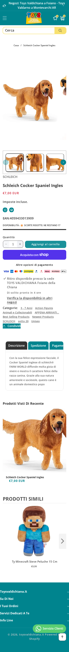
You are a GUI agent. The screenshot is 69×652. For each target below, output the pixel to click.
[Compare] (11, 210)
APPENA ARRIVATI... (47, 312)
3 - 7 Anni (26, 308)
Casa (16, 45)
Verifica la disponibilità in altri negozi (29, 300)
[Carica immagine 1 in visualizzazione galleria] (15, 163)
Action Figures (44, 308)
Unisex (35, 321)
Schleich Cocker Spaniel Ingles (25, 477)
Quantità (9, 237)
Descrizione (16, 346)
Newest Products (43, 316)
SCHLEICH (9, 321)
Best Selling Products (16, 316)
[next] (62, 541)
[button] (63, 5)
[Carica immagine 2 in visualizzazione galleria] (35, 163)
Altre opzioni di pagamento (34, 265)
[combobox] (34, 30)
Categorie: (10, 308)
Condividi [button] (14, 326)
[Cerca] (60, 30)
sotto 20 (23, 321)
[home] (34, 648)
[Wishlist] (5, 210)
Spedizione (38, 346)
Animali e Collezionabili (17, 312)
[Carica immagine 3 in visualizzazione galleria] (55, 163)
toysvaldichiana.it (31, 634)
